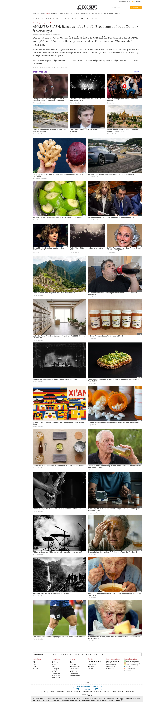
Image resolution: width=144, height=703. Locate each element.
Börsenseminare (75, 675)
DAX (34, 661)
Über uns (106, 692)
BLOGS (119, 1)
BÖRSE (48, 14)
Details (111, 700)
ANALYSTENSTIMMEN (50, 16)
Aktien (72, 670)
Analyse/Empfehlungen (52, 23)
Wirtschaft (55, 663)
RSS (133, 1)
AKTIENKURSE (41, 14)
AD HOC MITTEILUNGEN (38, 16)
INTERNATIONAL (109, 14)
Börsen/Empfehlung (38, 23)
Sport (53, 666)
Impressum (60, 692)
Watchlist (91, 663)
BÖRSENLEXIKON (126, 1)
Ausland (54, 670)
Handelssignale (74, 668)
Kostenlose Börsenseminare (111, 663)
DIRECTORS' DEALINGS (71, 16)
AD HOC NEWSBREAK (94, 661)
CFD (71, 661)
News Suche (134, 7)
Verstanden (117, 700)
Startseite (49, 19)
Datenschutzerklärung (73, 692)
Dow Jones (36, 668)
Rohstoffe (73, 665)
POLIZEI (100, 14)
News (44, 692)
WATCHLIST (139, 1)
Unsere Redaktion (117, 692)
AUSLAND (94, 14)
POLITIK (62, 14)
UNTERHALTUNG (75, 14)
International (56, 675)
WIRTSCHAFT (55, 14)
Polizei (54, 672)
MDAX (34, 663)
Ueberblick (60, 19)
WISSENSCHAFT (86, 14)
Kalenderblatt (56, 677)
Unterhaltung (56, 673)
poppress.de (110, 668)
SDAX (34, 666)
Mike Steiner (129, 692)
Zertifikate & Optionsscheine (74, 672)
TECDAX (35, 665)
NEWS (34, 14)
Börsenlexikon (39, 654)
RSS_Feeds (91, 666)
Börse (54, 19)
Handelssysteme (75, 666)
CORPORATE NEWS (60, 16)
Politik (54, 665)
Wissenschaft (56, 668)
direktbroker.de (110, 666)
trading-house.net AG (112, 661)
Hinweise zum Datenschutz (92, 692)
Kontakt (90, 668)
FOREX (72, 663)
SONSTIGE (118, 14)
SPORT (68, 14)
